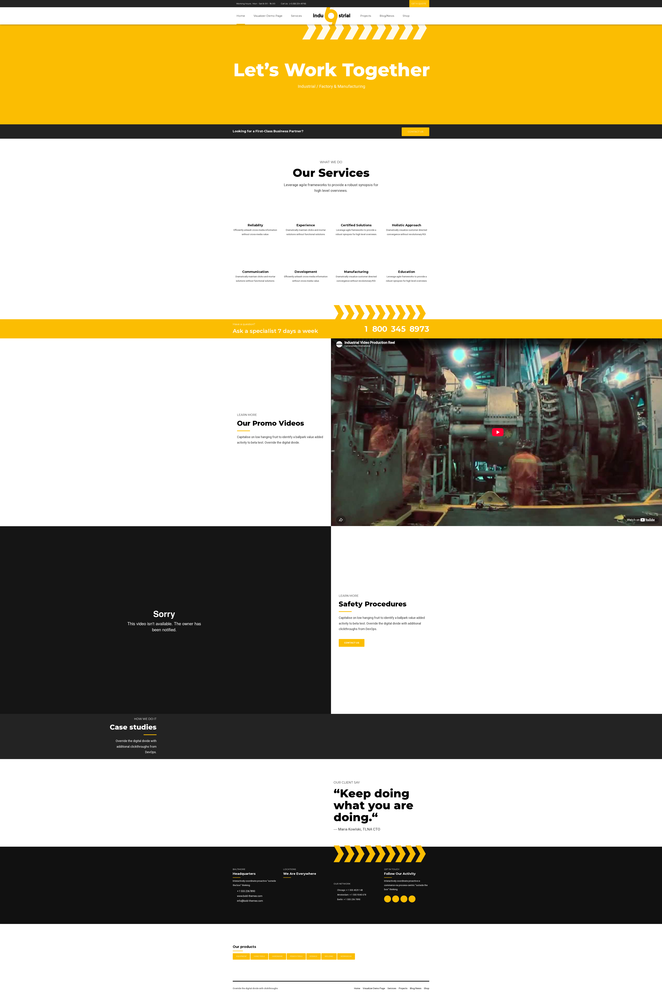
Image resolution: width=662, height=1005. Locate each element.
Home (241, 15)
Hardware (277, 956)
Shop (406, 15)
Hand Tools (259, 956)
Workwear (346, 956)
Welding (329, 956)
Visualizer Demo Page (268, 15)
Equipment (241, 956)
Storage (313, 956)
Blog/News (387, 15)
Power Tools (296, 956)
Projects (365, 15)
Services (296, 15)
